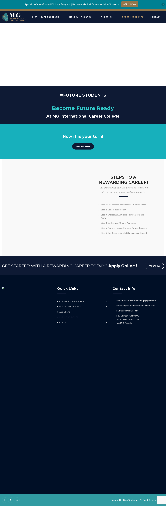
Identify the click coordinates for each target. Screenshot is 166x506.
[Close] (163, 4)
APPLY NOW (154, 266)
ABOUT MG (64, 312)
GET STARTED (83, 146)
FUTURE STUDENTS (68, 317)
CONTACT (63, 322)
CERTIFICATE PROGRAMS (71, 301)
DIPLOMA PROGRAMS (70, 307)
